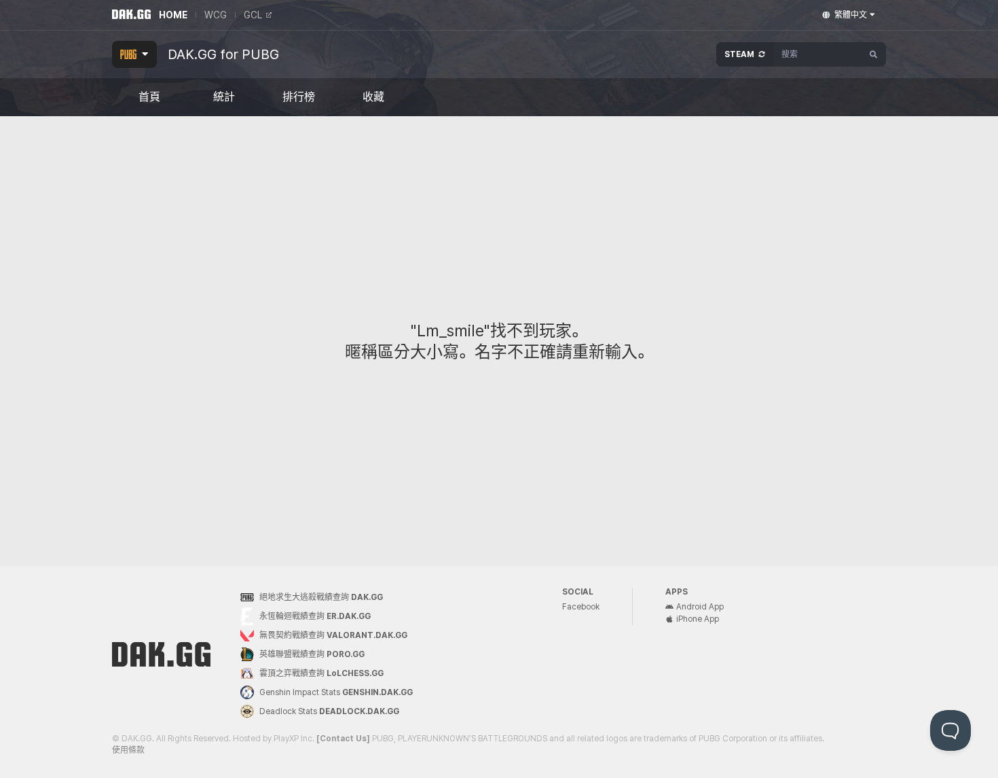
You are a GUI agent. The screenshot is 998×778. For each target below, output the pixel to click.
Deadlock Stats (329, 711)
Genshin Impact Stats (336, 692)
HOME (173, 15)
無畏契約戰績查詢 (333, 635)
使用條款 (128, 750)
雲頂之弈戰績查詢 (321, 673)
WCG (215, 15)
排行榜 (298, 97)
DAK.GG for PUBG (223, 54)
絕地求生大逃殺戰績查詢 (321, 597)
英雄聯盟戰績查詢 (312, 654)
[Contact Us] (343, 738)
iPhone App (697, 619)
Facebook (580, 607)
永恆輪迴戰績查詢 (315, 616)
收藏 (373, 97)
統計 (224, 97)
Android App (700, 607)
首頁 (149, 97)
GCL (253, 15)
